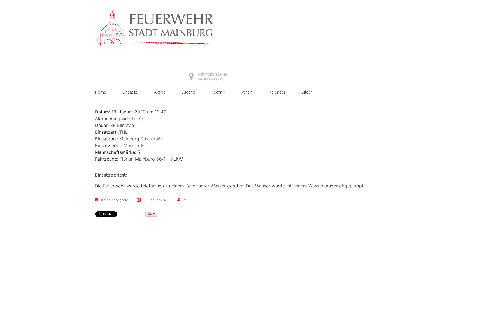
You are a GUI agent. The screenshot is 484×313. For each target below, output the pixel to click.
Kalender (277, 92)
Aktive (160, 92)
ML (185, 200)
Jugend (188, 92)
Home (100, 92)
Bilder (307, 92)
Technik (218, 92)
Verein (247, 92)
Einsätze (130, 92)
